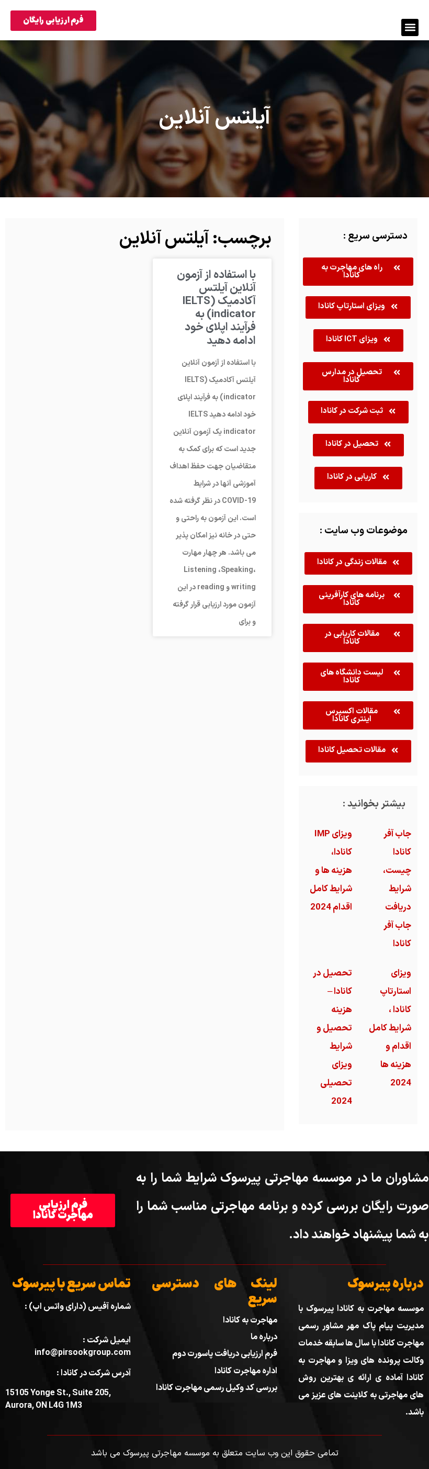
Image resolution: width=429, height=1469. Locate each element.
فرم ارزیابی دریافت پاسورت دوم (224, 1354)
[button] (410, 27)
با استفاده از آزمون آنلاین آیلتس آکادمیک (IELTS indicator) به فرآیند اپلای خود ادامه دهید (216, 308)
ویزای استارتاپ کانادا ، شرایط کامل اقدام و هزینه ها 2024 (390, 1028)
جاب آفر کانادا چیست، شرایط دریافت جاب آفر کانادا (397, 889)
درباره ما (264, 1337)
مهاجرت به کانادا (250, 1320)
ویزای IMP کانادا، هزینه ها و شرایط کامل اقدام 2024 (331, 870)
